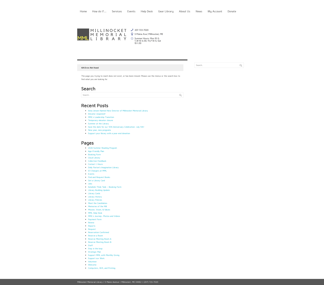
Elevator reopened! (97, 114)
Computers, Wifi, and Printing (101, 268)
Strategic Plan (94, 252)
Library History (95, 197)
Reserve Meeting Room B (99, 242)
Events (131, 11)
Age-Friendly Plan (96, 151)
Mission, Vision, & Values (99, 209)
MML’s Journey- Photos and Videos (104, 216)
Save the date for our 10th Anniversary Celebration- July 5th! (116, 127)
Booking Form (94, 154)
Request (92, 229)
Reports (91, 226)
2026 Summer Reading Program (102, 148)
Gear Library (166, 11)
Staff (90, 245)
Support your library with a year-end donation (109, 133)
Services (117, 11)
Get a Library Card (96, 180)
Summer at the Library (98, 123)
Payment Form (95, 219)
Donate (232, 11)
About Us (184, 11)
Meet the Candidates (97, 203)
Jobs (90, 183)
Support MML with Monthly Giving (103, 255)
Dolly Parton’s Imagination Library (103, 167)
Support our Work (96, 258)
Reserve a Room (95, 235)
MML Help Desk (95, 213)
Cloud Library (94, 158)
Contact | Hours (95, 164)
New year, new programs (99, 130)
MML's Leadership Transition (101, 117)
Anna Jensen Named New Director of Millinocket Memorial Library (118, 110)
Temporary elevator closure (100, 120)
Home (83, 11)
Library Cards (94, 193)
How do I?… (99, 11)
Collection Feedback (97, 161)
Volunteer (92, 261)
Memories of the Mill (97, 206)
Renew (91, 222)
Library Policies (95, 200)
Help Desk (147, 11)
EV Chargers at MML (97, 171)
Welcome (92, 265)
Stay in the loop (95, 248)
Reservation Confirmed (98, 232)
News (199, 11)
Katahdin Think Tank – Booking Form (104, 187)
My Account (215, 11)
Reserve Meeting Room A (99, 239)
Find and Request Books (99, 177)
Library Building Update (99, 190)
